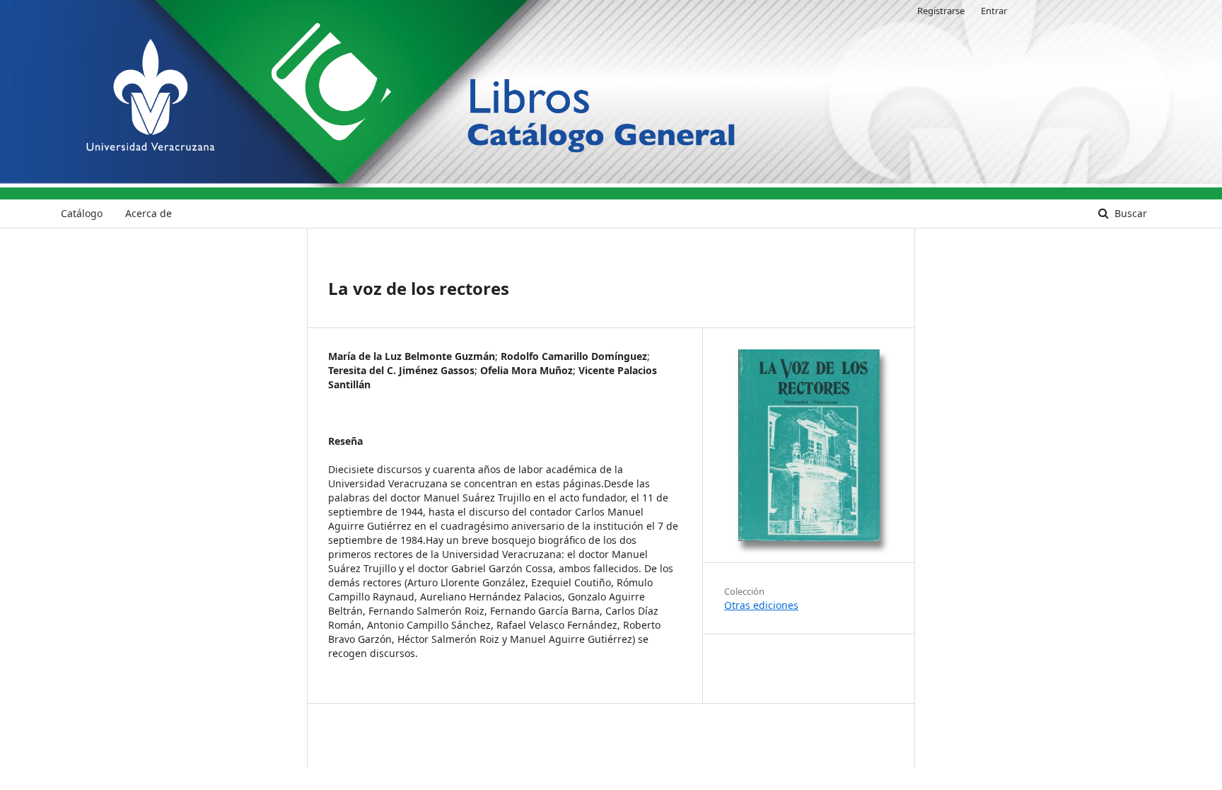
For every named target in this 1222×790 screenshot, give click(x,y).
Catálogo (82, 213)
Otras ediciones (761, 605)
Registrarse (941, 10)
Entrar (994, 10)
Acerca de (148, 213)
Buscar (1129, 213)
